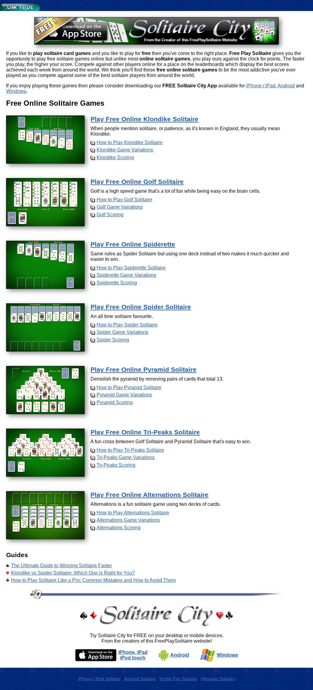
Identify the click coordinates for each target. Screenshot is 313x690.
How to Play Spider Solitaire (127, 324)
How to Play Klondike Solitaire (130, 142)
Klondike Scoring (115, 157)
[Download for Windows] (207, 655)
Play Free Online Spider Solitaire (140, 306)
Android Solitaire (140, 678)
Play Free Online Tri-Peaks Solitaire (145, 432)
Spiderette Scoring (117, 282)
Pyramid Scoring (115, 402)
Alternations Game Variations (128, 520)
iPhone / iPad (260, 85)
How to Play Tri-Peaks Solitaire (130, 450)
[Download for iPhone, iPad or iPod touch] (95, 655)
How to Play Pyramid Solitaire (129, 387)
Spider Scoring (113, 339)
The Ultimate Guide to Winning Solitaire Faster (61, 565)
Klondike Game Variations (125, 149)
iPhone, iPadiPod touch (133, 655)
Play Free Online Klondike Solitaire (144, 118)
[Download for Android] (163, 655)
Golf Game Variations (120, 207)
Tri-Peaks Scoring (116, 465)
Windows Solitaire (218, 678)
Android (286, 85)
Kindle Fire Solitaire (178, 678)
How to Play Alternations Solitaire (133, 512)
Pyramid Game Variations (124, 394)
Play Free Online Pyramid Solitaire (143, 369)
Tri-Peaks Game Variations (126, 457)
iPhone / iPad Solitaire (99, 678)
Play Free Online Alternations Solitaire (149, 494)
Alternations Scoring (119, 527)
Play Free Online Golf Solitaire (137, 181)
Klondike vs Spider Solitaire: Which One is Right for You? (73, 572)
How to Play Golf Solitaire (124, 199)
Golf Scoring (110, 214)
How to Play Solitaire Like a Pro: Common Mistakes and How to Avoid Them (93, 580)
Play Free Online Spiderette (132, 244)
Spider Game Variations (122, 332)
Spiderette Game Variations (126, 275)
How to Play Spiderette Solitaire (131, 267)
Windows (16, 91)
